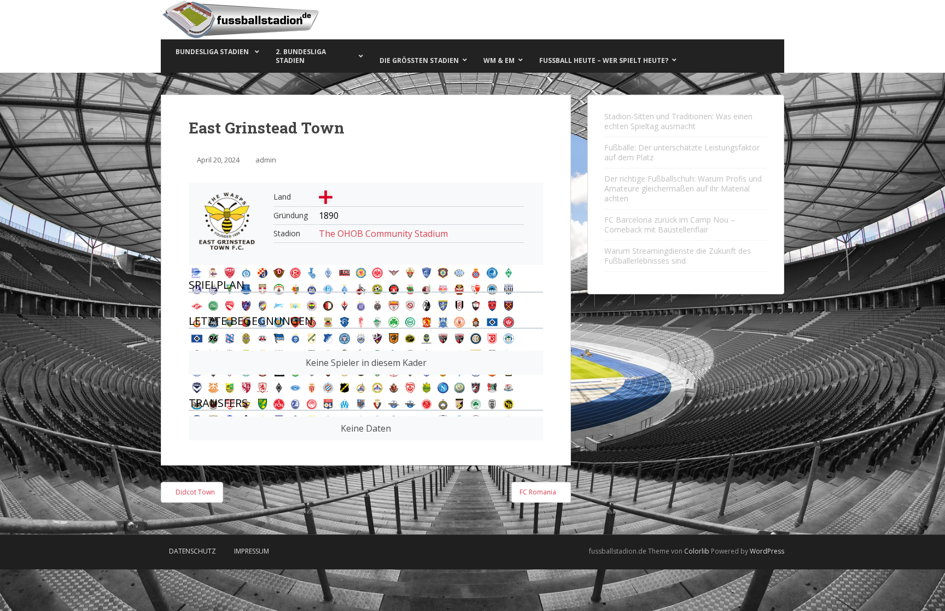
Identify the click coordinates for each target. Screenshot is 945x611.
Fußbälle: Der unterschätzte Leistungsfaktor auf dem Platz (682, 152)
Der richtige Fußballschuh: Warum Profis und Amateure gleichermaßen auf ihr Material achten (683, 188)
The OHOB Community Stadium (383, 234)
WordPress (767, 551)
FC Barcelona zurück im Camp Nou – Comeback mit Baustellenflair (669, 224)
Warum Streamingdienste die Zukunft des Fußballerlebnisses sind (677, 256)
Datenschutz (192, 551)
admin (265, 160)
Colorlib (696, 551)
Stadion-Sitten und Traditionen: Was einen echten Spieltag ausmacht (678, 121)
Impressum (251, 551)
